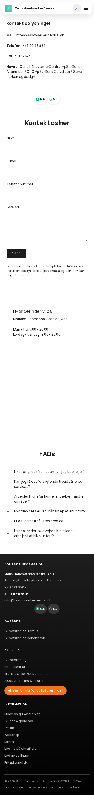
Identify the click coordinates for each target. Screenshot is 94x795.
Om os (9, 728)
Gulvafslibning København (24, 638)
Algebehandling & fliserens (25, 680)
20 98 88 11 (20, 594)
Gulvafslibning (15, 660)
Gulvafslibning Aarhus (21, 631)
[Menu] (85, 8)
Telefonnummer (20, 184)
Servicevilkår (74, 271)
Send (16, 253)
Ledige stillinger (16, 755)
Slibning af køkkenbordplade (26, 673)
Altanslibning (14, 667)
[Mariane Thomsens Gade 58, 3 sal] (47, 366)
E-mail (12, 161)
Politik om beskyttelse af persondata (33, 271)
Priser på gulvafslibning (22, 714)
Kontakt (10, 742)
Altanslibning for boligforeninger (35, 690)
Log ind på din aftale (20, 748)
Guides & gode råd (18, 721)
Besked (13, 207)
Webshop (11, 735)
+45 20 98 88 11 (35, 45)
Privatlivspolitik (16, 762)
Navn (11, 138)
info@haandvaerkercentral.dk (27, 600)
